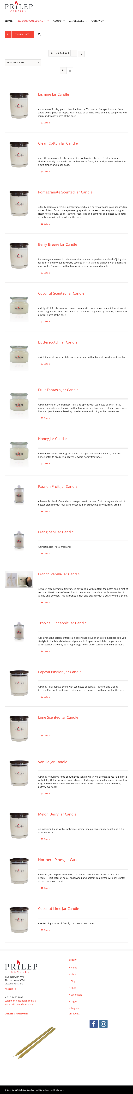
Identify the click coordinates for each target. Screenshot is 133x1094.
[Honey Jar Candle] (19, 451)
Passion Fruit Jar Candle (57, 486)
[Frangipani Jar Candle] (19, 540)
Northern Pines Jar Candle (59, 859)
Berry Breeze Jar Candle (57, 244)
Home (74, 967)
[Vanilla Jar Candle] (19, 773)
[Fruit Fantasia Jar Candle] (19, 402)
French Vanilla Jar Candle (59, 574)
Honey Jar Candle (52, 438)
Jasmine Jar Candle (53, 94)
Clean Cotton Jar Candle (58, 143)
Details (47, 122)
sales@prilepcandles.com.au (20, 1000)
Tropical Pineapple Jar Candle (62, 622)
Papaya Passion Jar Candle (59, 671)
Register (75, 1008)
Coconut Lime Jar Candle (58, 908)
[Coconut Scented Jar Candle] (19, 306)
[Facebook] (94, 1024)
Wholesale (76, 994)
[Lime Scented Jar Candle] (19, 729)
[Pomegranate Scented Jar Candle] (19, 203)
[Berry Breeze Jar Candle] (19, 256)
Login (74, 1001)
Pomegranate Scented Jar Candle (65, 192)
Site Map (60, 1090)
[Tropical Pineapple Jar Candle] (19, 631)
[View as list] (69, 70)
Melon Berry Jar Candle (57, 814)
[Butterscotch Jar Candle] (19, 355)
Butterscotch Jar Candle (57, 342)
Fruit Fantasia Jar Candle (58, 389)
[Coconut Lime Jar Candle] (19, 920)
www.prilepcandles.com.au (19, 1004)
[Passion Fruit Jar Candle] (19, 495)
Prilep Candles (27, 1090)
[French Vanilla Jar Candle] (19, 579)
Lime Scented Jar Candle (58, 717)
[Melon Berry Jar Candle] (19, 825)
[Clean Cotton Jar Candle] (19, 155)
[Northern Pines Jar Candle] (19, 871)
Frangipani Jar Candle (56, 531)
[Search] (39, 34)
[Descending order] (81, 54)
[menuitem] (11, 20)
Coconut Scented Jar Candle (61, 293)
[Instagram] (103, 1024)
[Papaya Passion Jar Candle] (19, 683)
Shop (73, 987)
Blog (73, 981)
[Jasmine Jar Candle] (19, 106)
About (74, 974)
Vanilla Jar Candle (52, 761)
